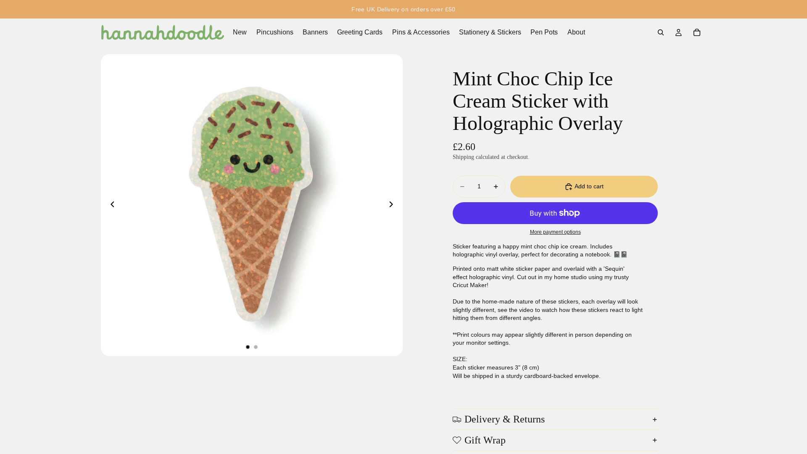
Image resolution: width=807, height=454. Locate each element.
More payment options (555, 232)
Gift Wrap (485, 440)
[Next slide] (393, 205)
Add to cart (589, 186)
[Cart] (697, 32)
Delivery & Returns (504, 419)
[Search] (660, 32)
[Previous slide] (110, 205)
